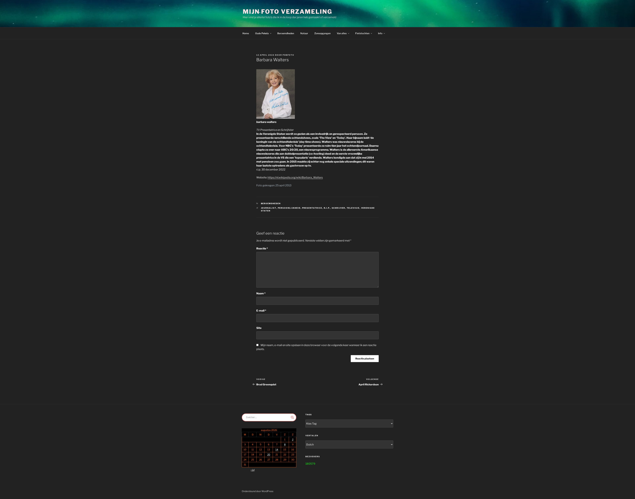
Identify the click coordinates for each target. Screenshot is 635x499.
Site (258, 328)
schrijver (338, 208)
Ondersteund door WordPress (257, 491)
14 (276, 449)
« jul (252, 469)
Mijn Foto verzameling (287, 11)
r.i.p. (327, 208)
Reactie (262, 248)
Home (245, 33)
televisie (353, 208)
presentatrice (312, 208)
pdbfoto (288, 55)
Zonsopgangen (322, 33)
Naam (261, 293)
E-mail (261, 310)
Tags (308, 414)
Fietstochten (362, 33)
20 (268, 454)
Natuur (304, 33)
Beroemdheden (285, 33)
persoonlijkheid (289, 208)
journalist (268, 208)
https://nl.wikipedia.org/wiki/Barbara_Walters (295, 177)
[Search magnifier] (292, 417)
